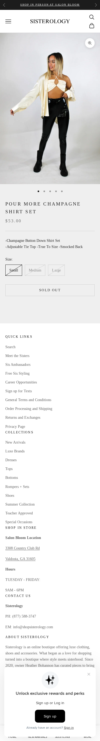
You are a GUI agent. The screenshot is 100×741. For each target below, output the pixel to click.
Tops (9, 469)
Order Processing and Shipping (28, 409)
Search (10, 347)
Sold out (50, 290)
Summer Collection (20, 504)
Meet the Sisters (17, 356)
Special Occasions (18, 522)
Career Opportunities (21, 382)
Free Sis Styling (17, 373)
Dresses (11, 460)
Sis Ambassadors (17, 365)
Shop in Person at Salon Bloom (49, 4)
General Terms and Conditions (28, 400)
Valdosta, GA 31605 (20, 559)
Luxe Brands (15, 451)
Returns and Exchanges (22, 418)
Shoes (9, 496)
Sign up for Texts (18, 391)
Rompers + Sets (17, 487)
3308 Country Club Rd (22, 548)
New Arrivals (15, 442)
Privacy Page (15, 427)
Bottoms (11, 478)
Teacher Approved (19, 513)
